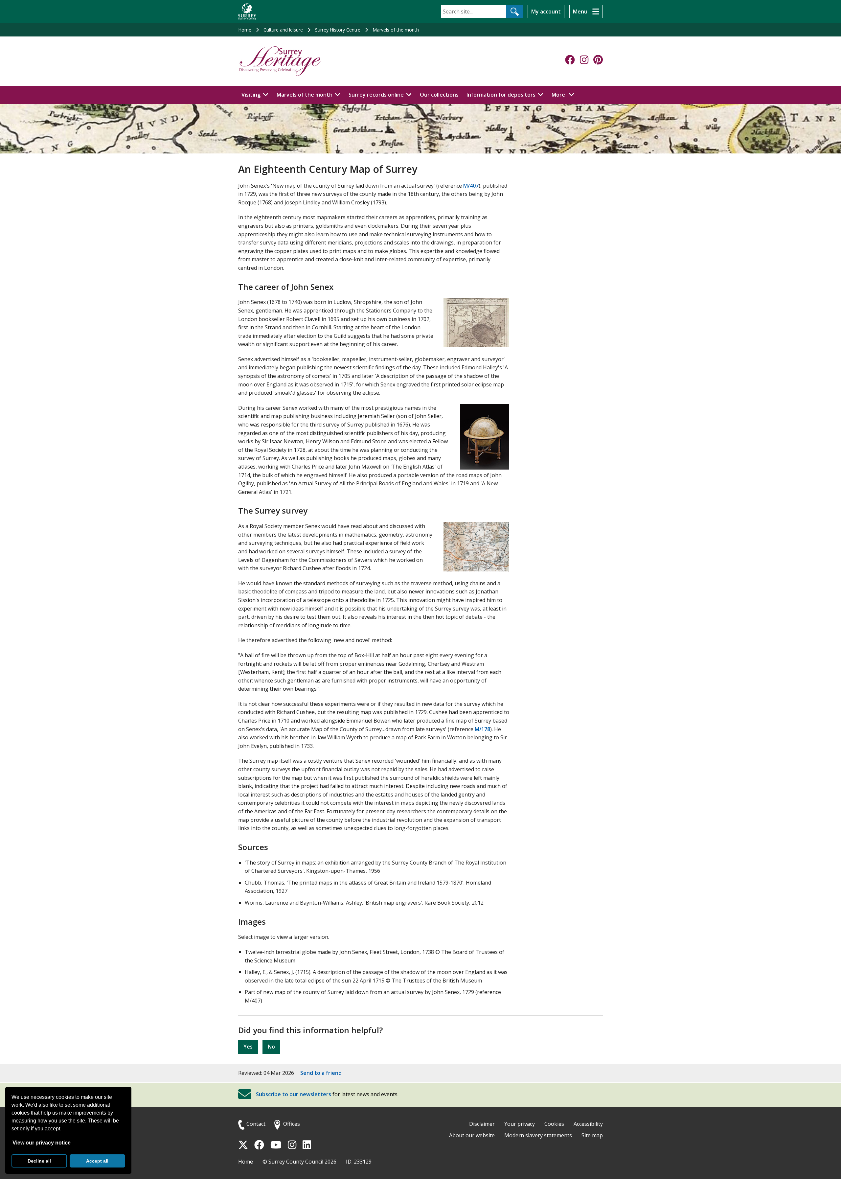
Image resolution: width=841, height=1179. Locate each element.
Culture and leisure (283, 30)
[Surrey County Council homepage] (247, 11)
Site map (592, 1135)
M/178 (482, 729)
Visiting (251, 94)
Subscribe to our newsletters (293, 1094)
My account (546, 11)
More (565, 94)
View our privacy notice (41, 1142)
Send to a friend (321, 1072)
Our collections (439, 94)
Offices (291, 1123)
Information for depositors (500, 94)
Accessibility (588, 1123)
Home (244, 30)
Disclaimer (482, 1123)
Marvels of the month (396, 30)
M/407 (471, 185)
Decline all (39, 1161)
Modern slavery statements (538, 1135)
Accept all (97, 1161)
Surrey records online (376, 94)
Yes (248, 1046)
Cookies (554, 1123)
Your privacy (519, 1123)
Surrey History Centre (337, 30)
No (271, 1046)
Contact (255, 1123)
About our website (472, 1135)
